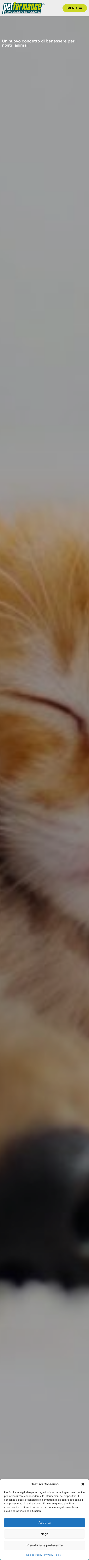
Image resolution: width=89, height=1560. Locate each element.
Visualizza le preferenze (44, 1545)
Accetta (44, 1523)
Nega (44, 1534)
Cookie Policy (34, 1554)
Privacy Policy (52, 1554)
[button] (83, 1484)
